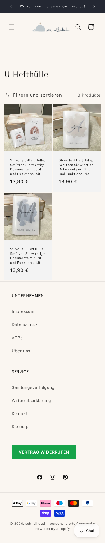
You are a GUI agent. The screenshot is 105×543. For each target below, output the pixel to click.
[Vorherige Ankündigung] (10, 6)
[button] (11, 27)
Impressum (23, 311)
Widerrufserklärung (31, 400)
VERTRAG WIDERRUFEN (44, 452)
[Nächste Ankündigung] (94, 6)
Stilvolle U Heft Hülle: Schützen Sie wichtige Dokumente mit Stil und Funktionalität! (76, 167)
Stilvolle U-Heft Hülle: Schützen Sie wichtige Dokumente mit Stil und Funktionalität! (27, 167)
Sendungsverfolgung (33, 387)
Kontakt (19, 413)
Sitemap (20, 426)
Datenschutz (25, 324)
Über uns (21, 350)
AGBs (17, 337)
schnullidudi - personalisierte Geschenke (60, 524)
